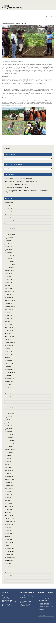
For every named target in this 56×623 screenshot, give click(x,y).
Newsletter (41, 609)
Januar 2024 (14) (9, 294)
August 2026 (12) (9, 202)
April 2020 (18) (8, 429)
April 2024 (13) (8, 285)
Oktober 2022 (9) (9, 339)
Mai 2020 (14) (8, 426)
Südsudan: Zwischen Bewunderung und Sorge (16, 187)
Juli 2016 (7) (8, 563)
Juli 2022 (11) (8, 348)
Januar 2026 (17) (9, 223)
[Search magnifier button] (51, 159)
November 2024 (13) (10, 264)
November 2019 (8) (9, 443)
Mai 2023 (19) (8, 318)
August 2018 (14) (9, 488)
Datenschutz (42, 615)
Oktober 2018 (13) (9, 482)
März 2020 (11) (8, 431)
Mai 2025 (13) (8, 247)
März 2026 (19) (8, 217)
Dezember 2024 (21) (10, 261)
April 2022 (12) (8, 357)
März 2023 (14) (8, 324)
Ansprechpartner (24, 605)
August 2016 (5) (9, 560)
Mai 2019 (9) (8, 461)
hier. (3, 607)
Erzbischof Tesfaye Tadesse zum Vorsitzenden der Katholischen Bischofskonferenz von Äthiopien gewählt (26, 191)
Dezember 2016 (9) (9, 548)
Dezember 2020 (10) (10, 405)
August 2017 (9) (9, 524)
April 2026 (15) (8, 214)
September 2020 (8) (10, 414)
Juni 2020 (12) (8, 423)
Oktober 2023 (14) (9, 303)
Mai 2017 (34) (8, 533)
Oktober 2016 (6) (9, 554)
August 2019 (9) (9, 452)
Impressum (42, 612)
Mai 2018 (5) (8, 497)
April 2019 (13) (8, 464)
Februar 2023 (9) (9, 327)
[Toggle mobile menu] (53, 2)
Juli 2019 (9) (8, 455)
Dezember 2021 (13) (10, 369)
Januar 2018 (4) (8, 509)
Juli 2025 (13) (8, 241)
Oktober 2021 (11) (9, 375)
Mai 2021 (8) (8, 390)
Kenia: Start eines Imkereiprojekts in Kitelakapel (16, 184)
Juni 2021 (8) (8, 387)
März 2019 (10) (8, 467)
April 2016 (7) (8, 572)
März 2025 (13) (8, 252)
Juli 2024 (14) (8, 276)
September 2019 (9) (10, 449)
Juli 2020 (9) (8, 420)
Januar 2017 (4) (8, 545)
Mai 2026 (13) (8, 211)
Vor (52, 17)
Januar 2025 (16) (9, 258)
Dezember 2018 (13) (10, 476)
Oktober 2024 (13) (9, 267)
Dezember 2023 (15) (10, 297)
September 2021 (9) (10, 378)
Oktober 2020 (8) (9, 411)
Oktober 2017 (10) (9, 518)
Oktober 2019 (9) (9, 446)
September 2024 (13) (10, 270)
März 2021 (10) (8, 396)
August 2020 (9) (9, 417)
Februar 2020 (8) (9, 435)
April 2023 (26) (8, 321)
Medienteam (23, 597)
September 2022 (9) (10, 342)
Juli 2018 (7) (8, 491)
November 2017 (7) (9, 515)
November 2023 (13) (10, 300)
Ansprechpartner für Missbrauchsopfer (44, 599)
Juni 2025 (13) (8, 244)
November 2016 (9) (9, 551)
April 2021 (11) (8, 393)
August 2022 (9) (9, 345)
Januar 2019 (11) (9, 473)
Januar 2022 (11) (9, 366)
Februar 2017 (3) (9, 542)
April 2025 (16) (8, 250)
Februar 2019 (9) (9, 470)
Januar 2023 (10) (9, 330)
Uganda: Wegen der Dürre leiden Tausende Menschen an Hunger (21, 181)
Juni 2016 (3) (8, 566)
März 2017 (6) (8, 539)
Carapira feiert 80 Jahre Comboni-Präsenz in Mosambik (18, 178)
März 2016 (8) (8, 575)
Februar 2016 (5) (9, 578)
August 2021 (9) (9, 381)
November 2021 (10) (10, 372)
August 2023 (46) (9, 309)
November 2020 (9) (9, 408)
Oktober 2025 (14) (9, 232)
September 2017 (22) (10, 521)
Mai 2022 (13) (8, 354)
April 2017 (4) (8, 536)
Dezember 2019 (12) (10, 440)
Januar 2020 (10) (9, 437)
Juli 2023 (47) (8, 312)
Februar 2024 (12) (9, 291)
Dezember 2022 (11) (10, 333)
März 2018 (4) (8, 503)
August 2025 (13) (9, 238)
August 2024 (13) (9, 273)
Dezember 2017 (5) (9, 512)
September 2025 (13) (10, 235)
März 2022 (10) (8, 360)
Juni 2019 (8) (8, 458)
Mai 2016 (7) (8, 569)
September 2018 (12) (10, 485)
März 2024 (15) (8, 288)
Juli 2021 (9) (8, 384)
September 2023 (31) (10, 306)
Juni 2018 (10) (8, 494)
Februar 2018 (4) (9, 506)
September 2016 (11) (10, 557)
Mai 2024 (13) (8, 282)
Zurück (48, 17)
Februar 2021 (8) (9, 399)
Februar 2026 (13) (9, 220)
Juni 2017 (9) (8, 530)
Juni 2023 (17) (8, 315)
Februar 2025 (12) (9, 256)
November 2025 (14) (10, 229)
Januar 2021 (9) (8, 402)
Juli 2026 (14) (8, 205)
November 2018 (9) (9, 479)
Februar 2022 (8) (9, 363)
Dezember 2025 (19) (10, 226)
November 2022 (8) (9, 336)
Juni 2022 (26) (8, 351)
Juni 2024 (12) (8, 279)
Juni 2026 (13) (8, 208)
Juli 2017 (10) (8, 527)
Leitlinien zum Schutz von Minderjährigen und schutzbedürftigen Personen (46, 605)
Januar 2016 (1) (8, 581)
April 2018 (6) (8, 500)
